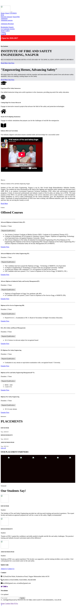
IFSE (2, 15)
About (7, 13)
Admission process (7, 20)
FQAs (16, 603)
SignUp (22, 598)
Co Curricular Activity (8, 29)
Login (3, 34)
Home (3, 13)
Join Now (11, 63)
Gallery (7, 31)
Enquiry (11, 27)
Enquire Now (5, 247)
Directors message (6, 17)
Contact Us (10, 569)
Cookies (7, 603)
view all (3, 448)
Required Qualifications (8, 230)
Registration (4, 27)
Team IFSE (16, 17)
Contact (3, 32)
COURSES (13, 13)
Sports (3, 31)
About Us (4, 569)
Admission (4, 18)
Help (12, 603)
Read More (4, 63)
